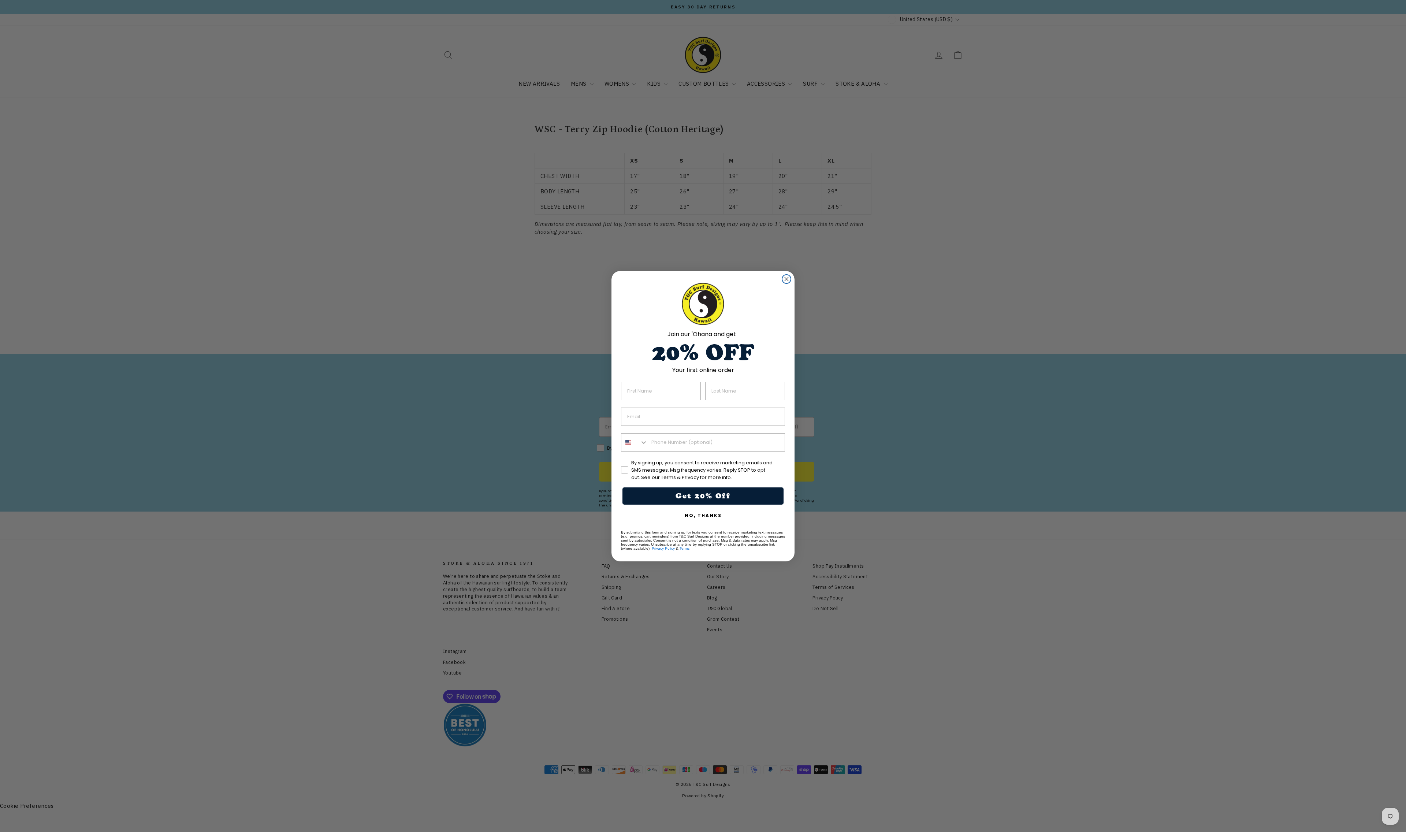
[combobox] (634, 442)
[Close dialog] (786, 279)
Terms (684, 548)
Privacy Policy (663, 548)
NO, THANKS (703, 515)
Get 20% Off (703, 495)
